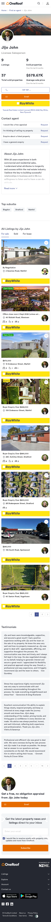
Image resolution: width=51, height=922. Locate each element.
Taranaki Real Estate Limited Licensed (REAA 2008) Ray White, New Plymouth (25, 111)
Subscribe (25, 848)
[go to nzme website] (44, 865)
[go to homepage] (14, 3)
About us (22, 913)
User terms (23, 916)
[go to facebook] (7, 904)
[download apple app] (10, 896)
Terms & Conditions (9, 916)
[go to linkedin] (11, 904)
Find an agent (15, 10)
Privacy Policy (33, 913)
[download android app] (29, 896)
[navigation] (31, 614)
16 (42, 766)
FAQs (31, 916)
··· (37, 766)
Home (4, 10)
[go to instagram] (3, 904)
